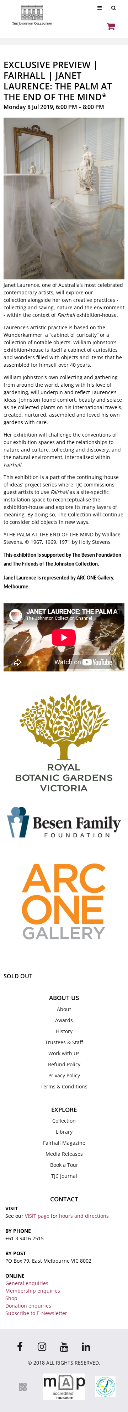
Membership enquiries (32, 1290)
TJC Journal (64, 1176)
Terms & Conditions (64, 1086)
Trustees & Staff (64, 1042)
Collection (64, 1120)
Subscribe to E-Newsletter (36, 1313)
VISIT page (37, 1215)
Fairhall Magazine (64, 1142)
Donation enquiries (28, 1305)
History (64, 1031)
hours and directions (84, 1215)
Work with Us (64, 1053)
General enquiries (26, 1283)
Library (64, 1131)
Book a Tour (64, 1164)
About (64, 1009)
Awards (64, 1020)
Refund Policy (64, 1064)
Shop (11, 1298)
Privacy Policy (64, 1075)
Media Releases (64, 1153)
